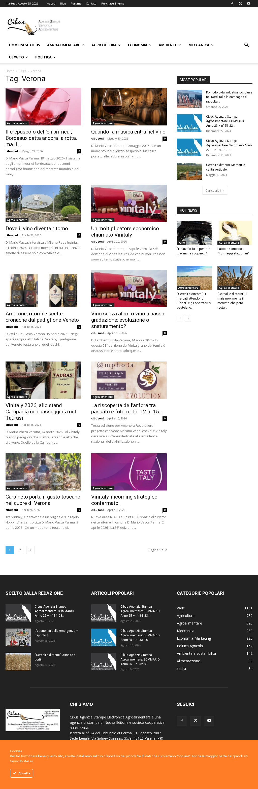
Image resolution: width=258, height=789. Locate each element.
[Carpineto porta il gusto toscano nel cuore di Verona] (43, 471)
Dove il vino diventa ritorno (37, 228)
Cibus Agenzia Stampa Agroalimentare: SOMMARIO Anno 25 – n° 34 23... (54, 611)
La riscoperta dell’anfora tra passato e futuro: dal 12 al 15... (127, 408)
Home (10, 71)
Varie (181, 242)
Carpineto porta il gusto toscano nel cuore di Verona (43, 500)
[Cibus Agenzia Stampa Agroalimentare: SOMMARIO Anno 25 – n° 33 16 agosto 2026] (103, 637)
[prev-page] (180, 318)
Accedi (51, 3)
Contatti (91, 3)
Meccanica (198, 45)
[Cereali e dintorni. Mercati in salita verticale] (189, 171)
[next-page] (30, 550)
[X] (240, 3)
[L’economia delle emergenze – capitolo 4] (18, 637)
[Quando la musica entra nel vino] (129, 106)
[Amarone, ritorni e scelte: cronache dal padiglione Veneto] (43, 288)
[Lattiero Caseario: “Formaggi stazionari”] (235, 233)
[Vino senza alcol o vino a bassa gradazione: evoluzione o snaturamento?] (129, 288)
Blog (63, 3)
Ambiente (168, 45)
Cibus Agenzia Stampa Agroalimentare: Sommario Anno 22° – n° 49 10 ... (229, 145)
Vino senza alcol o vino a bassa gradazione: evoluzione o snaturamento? (127, 320)
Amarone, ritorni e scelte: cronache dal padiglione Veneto (42, 317)
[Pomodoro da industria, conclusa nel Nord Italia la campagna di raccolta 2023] (189, 99)
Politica (43, 57)
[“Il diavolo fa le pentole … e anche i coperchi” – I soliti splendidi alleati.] (194, 233)
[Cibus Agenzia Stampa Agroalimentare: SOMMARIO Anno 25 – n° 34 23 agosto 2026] (18, 613)
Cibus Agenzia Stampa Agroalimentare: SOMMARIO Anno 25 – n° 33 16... (140, 635)
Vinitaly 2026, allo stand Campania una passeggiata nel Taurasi (41, 411)
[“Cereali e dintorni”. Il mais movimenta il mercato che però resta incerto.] (235, 278)
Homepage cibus (24, 45)
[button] (246, 45)
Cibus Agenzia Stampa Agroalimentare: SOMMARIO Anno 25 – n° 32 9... (140, 659)
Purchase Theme (112, 3)
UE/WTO (16, 57)
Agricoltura (104, 45)
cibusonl (12, 151)
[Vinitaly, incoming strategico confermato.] (129, 471)
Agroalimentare (63, 45)
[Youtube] (248, 3)
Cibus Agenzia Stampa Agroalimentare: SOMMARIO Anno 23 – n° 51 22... (225, 121)
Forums (76, 3)
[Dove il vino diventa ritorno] (43, 203)
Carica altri (213, 190)
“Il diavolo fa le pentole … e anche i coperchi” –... (193, 253)
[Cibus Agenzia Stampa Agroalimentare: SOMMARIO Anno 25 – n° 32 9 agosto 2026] (103, 661)
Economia (137, 45)
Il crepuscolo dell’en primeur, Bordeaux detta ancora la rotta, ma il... (41, 138)
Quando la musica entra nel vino (128, 132)
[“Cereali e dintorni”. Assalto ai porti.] (18, 661)
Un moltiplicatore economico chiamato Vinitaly (125, 231)
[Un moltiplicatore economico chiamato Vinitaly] (129, 203)
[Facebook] (232, 3)
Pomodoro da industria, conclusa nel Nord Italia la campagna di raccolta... (229, 97)
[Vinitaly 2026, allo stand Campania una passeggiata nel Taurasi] (43, 380)
